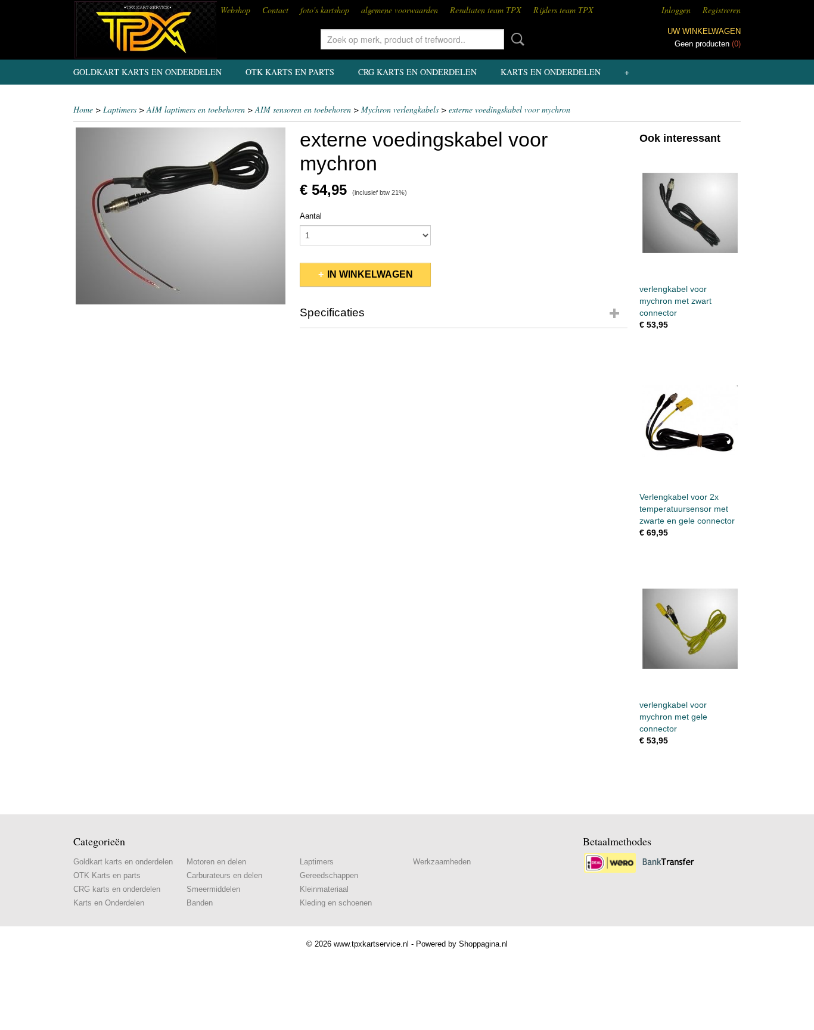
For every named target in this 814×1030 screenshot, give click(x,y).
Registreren (722, 9)
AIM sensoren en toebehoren (303, 109)
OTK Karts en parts (290, 71)
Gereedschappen (329, 875)
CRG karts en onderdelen (417, 71)
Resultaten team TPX (485, 9)
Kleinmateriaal (324, 889)
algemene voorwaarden (399, 9)
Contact (275, 9)
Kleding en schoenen (336, 902)
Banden (200, 902)
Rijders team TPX (563, 9)
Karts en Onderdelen (551, 71)
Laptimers (119, 109)
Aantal (311, 215)
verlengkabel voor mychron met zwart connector (675, 301)
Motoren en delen (216, 861)
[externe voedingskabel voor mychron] (180, 215)
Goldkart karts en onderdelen (147, 71)
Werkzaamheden (442, 861)
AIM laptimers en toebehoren (196, 109)
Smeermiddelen (213, 889)
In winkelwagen (370, 274)
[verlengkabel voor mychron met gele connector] (690, 629)
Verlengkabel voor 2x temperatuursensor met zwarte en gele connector (687, 508)
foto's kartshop (324, 9)
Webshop (235, 9)
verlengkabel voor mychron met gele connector (673, 716)
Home (83, 109)
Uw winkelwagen (704, 31)
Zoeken (515, 39)
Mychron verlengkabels (400, 109)
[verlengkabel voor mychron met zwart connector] (690, 213)
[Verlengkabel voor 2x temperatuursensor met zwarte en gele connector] (690, 421)
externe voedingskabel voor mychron (509, 109)
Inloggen (676, 9)
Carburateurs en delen (224, 875)
